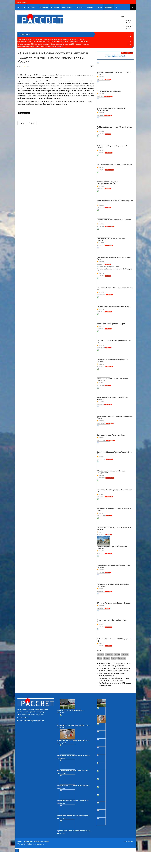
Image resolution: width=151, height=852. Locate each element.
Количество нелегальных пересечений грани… (73, 816)
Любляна (31, 7)
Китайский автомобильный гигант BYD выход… (73, 770)
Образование (67, 7)
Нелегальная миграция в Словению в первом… (74, 755)
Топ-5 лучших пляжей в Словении (109, 91)
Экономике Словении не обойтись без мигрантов (114, 165)
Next (131, 53)
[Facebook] (131, 34)
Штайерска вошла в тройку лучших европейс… (73, 785)
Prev (125, 53)
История (90, 7)
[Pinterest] (131, 42)
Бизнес (79, 7)
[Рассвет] (40, 18)
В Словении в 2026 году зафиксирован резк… (73, 725)
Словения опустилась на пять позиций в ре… (73, 800)
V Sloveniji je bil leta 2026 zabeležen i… (70, 710)
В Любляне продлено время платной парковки (114, 603)
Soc (119, 7)
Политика (55, 7)
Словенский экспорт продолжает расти (111, 435)
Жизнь (99, 7)
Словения (21, 7)
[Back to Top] (17, 850)
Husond (57, 104)
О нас (19, 2)
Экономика (43, 7)
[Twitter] (131, 36)
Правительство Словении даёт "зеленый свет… (113, 307)
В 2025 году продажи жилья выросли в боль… (73, 740)
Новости (108, 7)
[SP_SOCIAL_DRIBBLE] (131, 44)
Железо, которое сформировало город (111, 324)
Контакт (24, 2)
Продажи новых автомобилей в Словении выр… (74, 831)
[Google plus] (131, 39)
